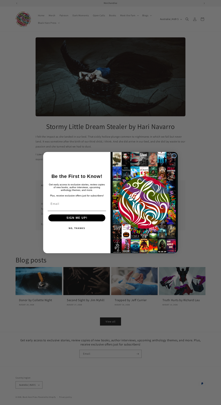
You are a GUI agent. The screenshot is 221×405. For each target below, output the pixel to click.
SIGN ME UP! (76, 217)
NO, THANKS (77, 228)
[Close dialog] (174, 156)
